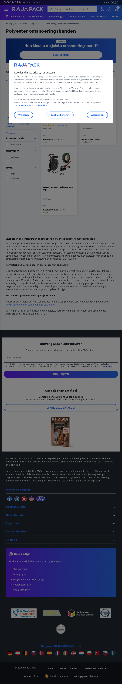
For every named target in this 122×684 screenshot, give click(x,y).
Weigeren (23, 114)
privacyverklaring (23, 105)
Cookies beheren (60, 114)
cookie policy (41, 105)
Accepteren (97, 114)
